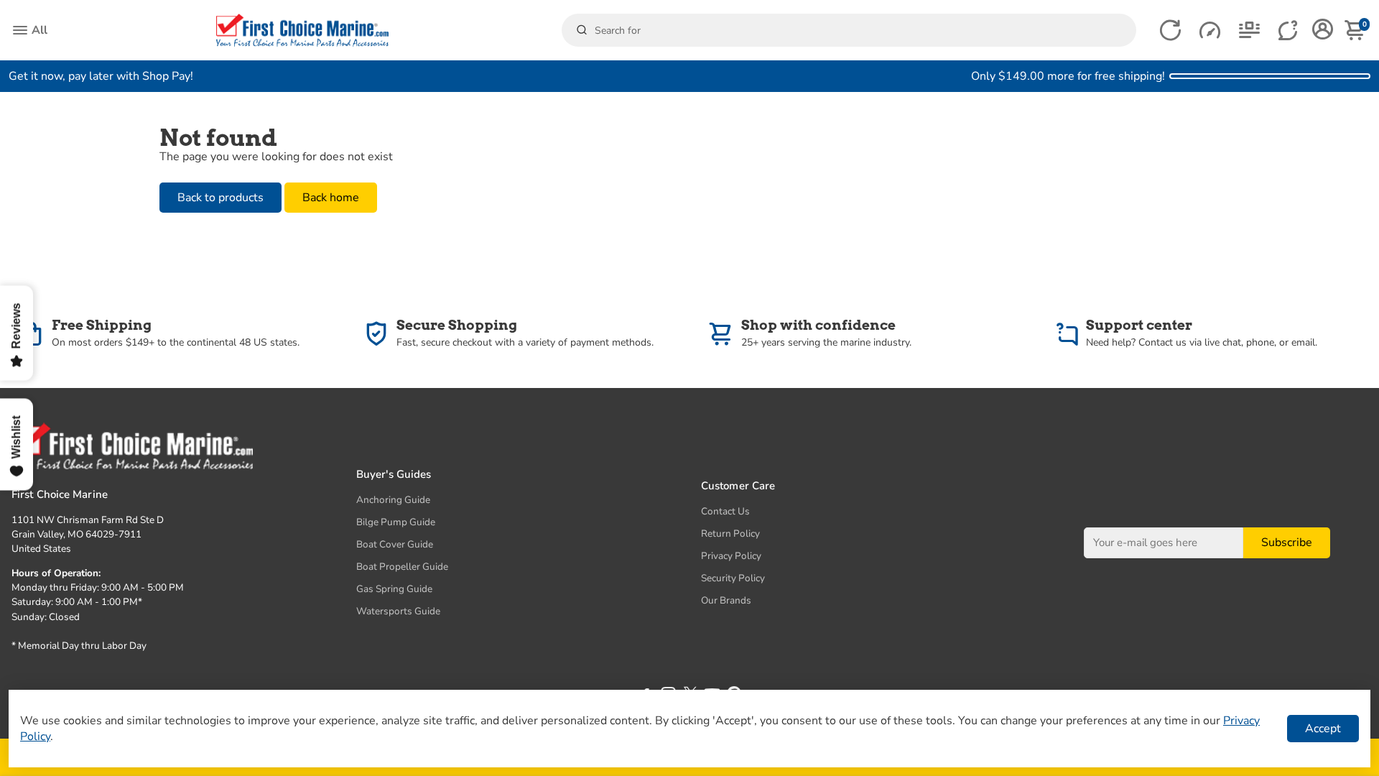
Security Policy (733, 578)
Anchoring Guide (393, 500)
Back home (330, 197)
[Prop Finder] (1170, 30)
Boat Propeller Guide (402, 566)
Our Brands (726, 600)
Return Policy (730, 533)
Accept (1323, 728)
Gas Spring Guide (394, 589)
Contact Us (725, 511)
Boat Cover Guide (394, 544)
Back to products (220, 197)
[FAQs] (1288, 30)
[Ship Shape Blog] (1249, 30)
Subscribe (1286, 542)
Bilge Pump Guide (395, 522)
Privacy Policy (731, 556)
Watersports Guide (398, 611)
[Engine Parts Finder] (1209, 30)
